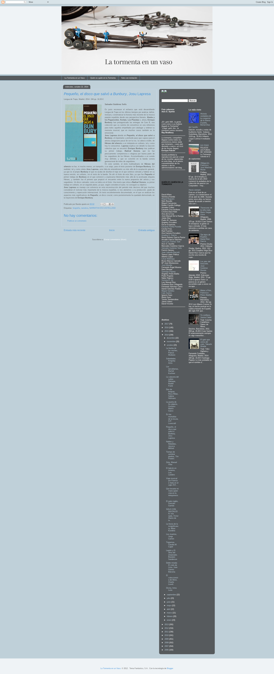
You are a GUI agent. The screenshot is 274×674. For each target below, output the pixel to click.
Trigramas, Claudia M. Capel (171, 544)
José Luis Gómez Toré (171, 242)
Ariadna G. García (169, 235)
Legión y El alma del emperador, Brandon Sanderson (171, 554)
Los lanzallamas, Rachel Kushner (172, 370)
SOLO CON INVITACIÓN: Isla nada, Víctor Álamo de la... (172, 514)
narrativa (84, 208)
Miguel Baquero (168, 199)
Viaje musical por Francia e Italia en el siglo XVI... (172, 481)
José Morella (167, 265)
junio (169, 602)
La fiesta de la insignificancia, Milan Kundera (172, 527)
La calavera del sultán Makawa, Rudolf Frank (172, 381)
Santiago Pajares (169, 272)
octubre (170, 345)
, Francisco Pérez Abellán (206, 292)
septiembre (172, 595)
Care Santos (167, 293)
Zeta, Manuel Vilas (171, 463)
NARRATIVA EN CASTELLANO (102, 208)
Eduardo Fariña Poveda (171, 227)
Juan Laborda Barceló (171, 252)
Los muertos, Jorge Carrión (171, 536)
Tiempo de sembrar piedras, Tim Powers (172, 455)
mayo (169, 605)
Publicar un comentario (76, 221)
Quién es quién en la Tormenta (103, 78)
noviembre (171, 341)
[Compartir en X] (107, 204)
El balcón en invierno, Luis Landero (171, 471)
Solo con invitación (129, 78)
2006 (167, 650)
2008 (167, 642)
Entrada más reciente (74, 230)
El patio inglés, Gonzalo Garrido (172, 503)
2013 (167, 624)
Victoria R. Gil (167, 280)
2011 (167, 632)
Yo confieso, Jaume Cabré (205, 316)
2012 (167, 628)
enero (169, 620)
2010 (167, 635)
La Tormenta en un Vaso (75, 78)
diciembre (171, 338)
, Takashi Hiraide (206, 343)
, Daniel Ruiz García (205, 238)
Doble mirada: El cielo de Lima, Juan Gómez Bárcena (172, 567)
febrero (170, 616)
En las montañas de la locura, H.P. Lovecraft (172, 418)
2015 (167, 331)
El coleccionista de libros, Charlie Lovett (172, 579)
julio (169, 598)
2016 (167, 327)
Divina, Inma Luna (171, 589)
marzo (170, 613)
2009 (167, 639)
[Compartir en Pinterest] (112, 204)
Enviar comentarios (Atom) (115, 239)
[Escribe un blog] (104, 204)
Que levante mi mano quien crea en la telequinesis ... (172, 493)
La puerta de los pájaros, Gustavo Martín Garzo (172, 406)
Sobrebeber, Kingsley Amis (171, 361)
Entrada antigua (146, 230)
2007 (167, 646)
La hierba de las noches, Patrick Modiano (172, 351)
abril (169, 609)
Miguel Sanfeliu (168, 291)
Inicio (112, 230)
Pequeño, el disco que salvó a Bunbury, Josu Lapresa (171, 432)
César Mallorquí (168, 259)
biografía (76, 208)
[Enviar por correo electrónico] (101, 204)
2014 (167, 335)
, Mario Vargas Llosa (206, 211)
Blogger (170, 668)
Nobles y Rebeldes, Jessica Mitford (171, 445)
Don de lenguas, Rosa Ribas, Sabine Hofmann (172, 393)
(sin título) (204, 145)
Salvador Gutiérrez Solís (172, 248)
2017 (167, 324)
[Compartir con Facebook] (109, 204)
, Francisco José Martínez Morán (206, 166)
